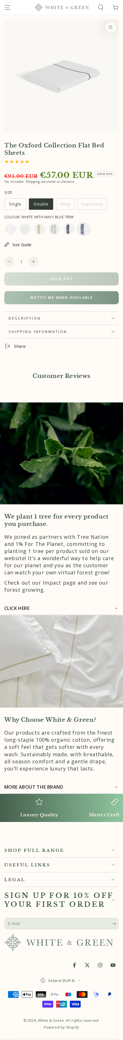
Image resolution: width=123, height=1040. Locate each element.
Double (43, 205)
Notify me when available (61, 297)
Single (17, 205)
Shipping (33, 182)
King (67, 205)
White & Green (51, 1020)
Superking (93, 205)
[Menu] (7, 7)
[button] (100, 7)
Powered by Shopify (61, 1027)
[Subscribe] (115, 924)
